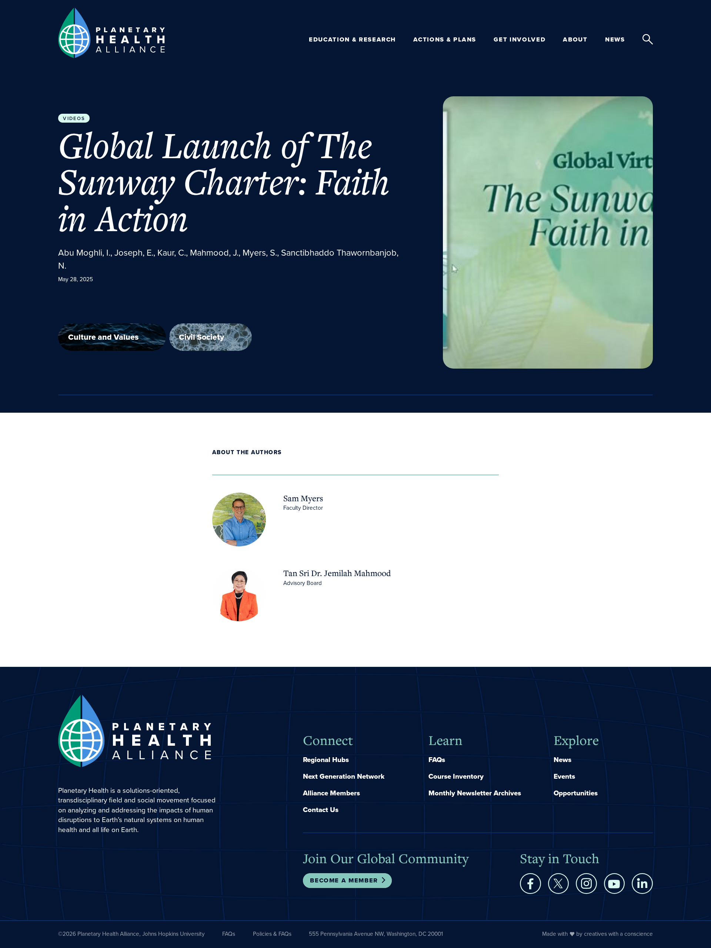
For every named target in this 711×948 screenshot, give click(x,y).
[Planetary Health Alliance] (111, 33)
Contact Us (320, 810)
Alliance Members (331, 793)
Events (564, 776)
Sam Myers (303, 498)
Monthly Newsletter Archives (474, 793)
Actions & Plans (444, 39)
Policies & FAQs (272, 934)
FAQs (436, 760)
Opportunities (576, 793)
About (575, 39)
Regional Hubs (326, 760)
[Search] (647, 39)
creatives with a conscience (618, 933)
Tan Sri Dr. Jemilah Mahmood (337, 573)
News (615, 39)
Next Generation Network (343, 776)
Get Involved (519, 39)
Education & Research (352, 39)
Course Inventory (456, 776)
